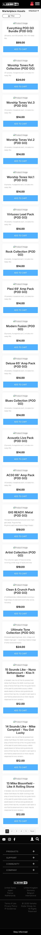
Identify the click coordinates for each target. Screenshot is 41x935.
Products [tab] (12, 851)
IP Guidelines (10, 909)
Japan (10, 890)
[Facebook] (14, 839)
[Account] (32, 839)
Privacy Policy (11, 906)
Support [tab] (11, 858)
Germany (31, 890)
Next (32, 831)
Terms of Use (10, 903)
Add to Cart (20, 49)
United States (10, 888)
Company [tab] (11, 870)
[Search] (37, 839)
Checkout (33, 11)
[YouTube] (4, 839)
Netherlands (10, 895)
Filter (13, 16)
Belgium (30, 893)
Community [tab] (12, 864)
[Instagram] (9, 839)
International (30, 895)
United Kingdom (31, 888)
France (10, 893)
